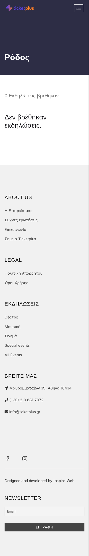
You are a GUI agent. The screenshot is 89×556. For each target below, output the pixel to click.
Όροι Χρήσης (16, 283)
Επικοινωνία (15, 229)
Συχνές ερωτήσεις (21, 220)
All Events (13, 355)
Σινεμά (11, 336)
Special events (17, 345)
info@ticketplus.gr (24, 411)
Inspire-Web (63, 480)
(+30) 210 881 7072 (26, 400)
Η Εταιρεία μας (18, 210)
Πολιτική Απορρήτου (23, 273)
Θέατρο (11, 317)
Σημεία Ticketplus (20, 239)
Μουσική (12, 326)
